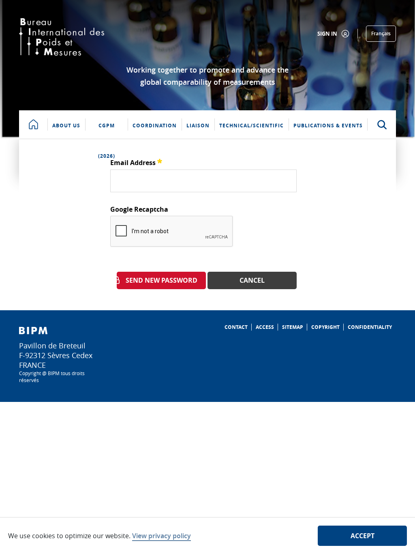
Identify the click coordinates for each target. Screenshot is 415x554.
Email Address (136, 161)
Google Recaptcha (139, 209)
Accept (362, 535)
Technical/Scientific (251, 125)
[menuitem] (236, 327)
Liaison (198, 125)
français (381, 33)
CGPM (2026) (106, 130)
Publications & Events (328, 125)
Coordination (155, 125)
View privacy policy (161, 535)
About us (66, 125)
